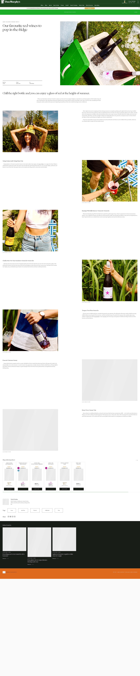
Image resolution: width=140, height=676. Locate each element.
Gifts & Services (89, 5)
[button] (124, 1)
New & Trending (73, 5)
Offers (42, 5)
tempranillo (96, 316)
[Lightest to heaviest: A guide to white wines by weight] (64, 539)
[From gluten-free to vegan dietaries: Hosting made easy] (40, 542)
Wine (46, 5)
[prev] (135, 460)
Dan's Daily (97, 5)
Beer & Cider (56, 5)
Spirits (50, 5)
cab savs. (105, 316)
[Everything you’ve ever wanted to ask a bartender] (15, 539)
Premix (62, 5)
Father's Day (81, 5)
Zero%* (67, 5)
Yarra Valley (41, 164)
